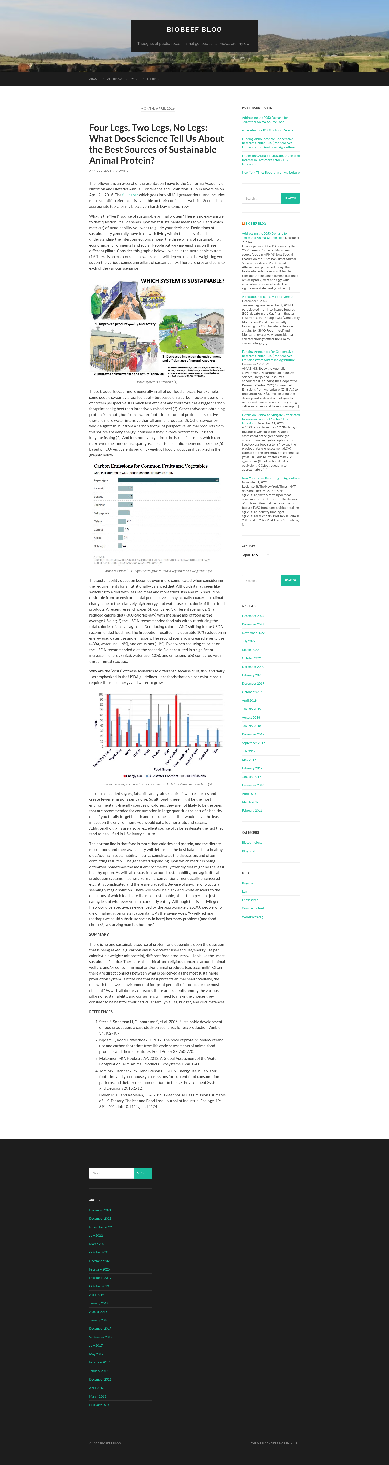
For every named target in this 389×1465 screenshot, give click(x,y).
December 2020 (253, 666)
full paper (130, 194)
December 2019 (253, 683)
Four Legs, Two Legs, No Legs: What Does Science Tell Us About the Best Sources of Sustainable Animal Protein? (156, 144)
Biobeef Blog (194, 29)
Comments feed (253, 908)
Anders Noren (278, 1443)
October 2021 (252, 658)
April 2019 (249, 700)
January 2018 (251, 726)
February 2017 (252, 768)
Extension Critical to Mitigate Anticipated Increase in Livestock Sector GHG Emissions (271, 160)
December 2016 (253, 785)
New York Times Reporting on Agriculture (271, 172)
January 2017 (251, 776)
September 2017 (253, 743)
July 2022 (248, 641)
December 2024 (253, 616)
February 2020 (252, 675)
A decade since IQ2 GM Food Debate (267, 130)
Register (247, 883)
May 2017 (249, 760)
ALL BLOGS (115, 78)
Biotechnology (252, 842)
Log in (246, 891)
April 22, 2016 (100, 170)
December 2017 (253, 734)
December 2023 (253, 624)
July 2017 (248, 751)
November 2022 (253, 633)
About (94, 78)
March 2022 (250, 649)
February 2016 (252, 810)
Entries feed (250, 900)
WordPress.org (252, 917)
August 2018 (251, 717)
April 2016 (249, 793)
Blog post (248, 851)
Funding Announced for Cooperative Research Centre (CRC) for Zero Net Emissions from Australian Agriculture (268, 143)
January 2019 (251, 709)
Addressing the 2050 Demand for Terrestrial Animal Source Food (265, 119)
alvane (122, 170)
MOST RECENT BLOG (145, 78)
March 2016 (250, 802)
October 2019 (252, 692)
